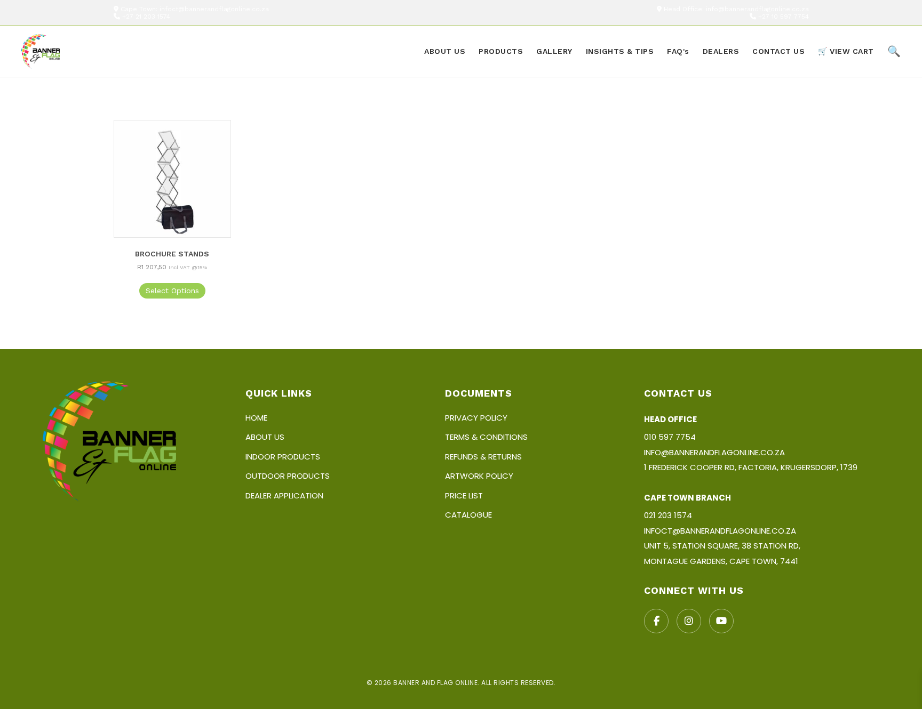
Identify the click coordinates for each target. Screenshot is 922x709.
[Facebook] (656, 621)
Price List (464, 495)
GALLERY (554, 51)
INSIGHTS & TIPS (620, 51)
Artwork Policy (479, 475)
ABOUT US (444, 51)
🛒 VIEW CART (846, 51)
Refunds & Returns (483, 456)
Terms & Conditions (486, 436)
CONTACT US (778, 51)
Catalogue (468, 514)
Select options (172, 290)
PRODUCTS (501, 51)
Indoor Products (282, 456)
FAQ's (678, 51)
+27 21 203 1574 (146, 16)
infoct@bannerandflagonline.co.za (214, 9)
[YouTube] (721, 621)
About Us (264, 436)
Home (256, 417)
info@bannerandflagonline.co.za (757, 9)
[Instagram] (689, 621)
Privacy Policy (476, 417)
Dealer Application (284, 495)
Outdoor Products (287, 475)
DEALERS (721, 51)
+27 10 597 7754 (783, 16)
